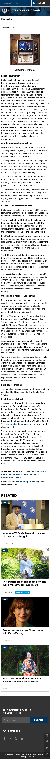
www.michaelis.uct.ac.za (17, 424)
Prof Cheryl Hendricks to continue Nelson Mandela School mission (22, 680)
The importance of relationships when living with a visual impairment (24, 583)
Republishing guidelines (25, 757)
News (5, 502)
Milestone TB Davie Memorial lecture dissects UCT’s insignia (24, 535)
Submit (38, 720)
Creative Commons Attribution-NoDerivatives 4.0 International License (23, 474)
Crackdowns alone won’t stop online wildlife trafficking (23, 632)
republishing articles (25, 481)
